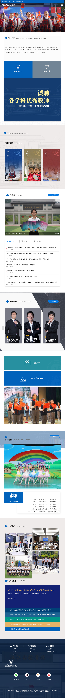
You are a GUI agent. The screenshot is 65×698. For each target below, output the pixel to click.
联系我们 (32, 649)
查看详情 (10, 598)
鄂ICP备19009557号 (44, 691)
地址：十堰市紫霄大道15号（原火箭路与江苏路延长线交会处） (43, 690)
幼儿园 (14, 649)
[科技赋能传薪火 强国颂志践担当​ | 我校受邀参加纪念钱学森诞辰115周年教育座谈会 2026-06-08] (32, 217)
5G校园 (37, 363)
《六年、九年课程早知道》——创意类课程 (44, 501)
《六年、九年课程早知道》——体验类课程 (44, 511)
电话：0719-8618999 (12, 690)
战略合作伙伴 (50, 651)
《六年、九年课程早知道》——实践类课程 (44, 499)
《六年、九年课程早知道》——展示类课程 (44, 509)
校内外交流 (50, 649)
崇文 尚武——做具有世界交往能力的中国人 (13, 1)
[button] (2, 16)
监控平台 (35, 689)
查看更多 (53, 301)
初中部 (14, 654)
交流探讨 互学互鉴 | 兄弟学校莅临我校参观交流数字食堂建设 (31, 590)
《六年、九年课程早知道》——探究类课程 (44, 504)
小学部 (14, 651)
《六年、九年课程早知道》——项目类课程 (44, 506)
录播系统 (30, 689)
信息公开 (32, 651)
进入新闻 (53, 195)
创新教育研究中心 (37, 378)
